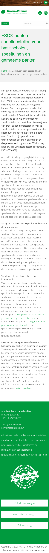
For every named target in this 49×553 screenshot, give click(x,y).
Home (4, 70)
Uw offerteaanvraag (34, 2)
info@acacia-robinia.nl (23, 388)
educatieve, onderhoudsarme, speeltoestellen (23, 435)
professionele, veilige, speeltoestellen (19, 444)
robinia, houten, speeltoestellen (16, 449)
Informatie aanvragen (24, 514)
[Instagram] (46, 12)
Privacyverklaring (11, 549)
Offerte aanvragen (24, 503)
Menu (5, 23)
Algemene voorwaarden (33, 549)
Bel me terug (24, 525)
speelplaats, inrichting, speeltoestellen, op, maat (24, 454)
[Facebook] (40, 12)
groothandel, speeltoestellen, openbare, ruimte (24, 440)
